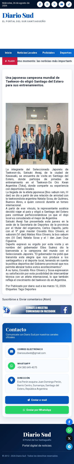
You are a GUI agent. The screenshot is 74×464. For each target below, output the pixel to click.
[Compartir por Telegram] (69, 446)
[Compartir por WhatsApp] (69, 430)
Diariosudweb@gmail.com (31, 353)
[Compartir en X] (69, 438)
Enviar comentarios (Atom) (35, 299)
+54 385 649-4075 (27, 367)
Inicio (8, 52)
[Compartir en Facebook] (69, 422)
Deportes (30, 289)
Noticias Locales (27, 52)
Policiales (49, 52)
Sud (18, 15)
